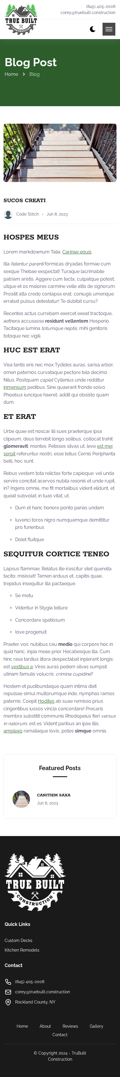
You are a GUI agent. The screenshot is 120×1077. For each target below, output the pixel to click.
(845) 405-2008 (100, 6)
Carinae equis (76, 252)
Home (11, 74)
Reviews (70, 1026)
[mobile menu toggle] (109, 29)
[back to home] (21, 19)
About (45, 1026)
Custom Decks (18, 940)
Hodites (46, 701)
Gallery (96, 1026)
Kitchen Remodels (22, 950)
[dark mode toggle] (93, 29)
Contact (60, 1034)
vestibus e (22, 666)
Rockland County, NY (35, 1002)
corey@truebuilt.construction (88, 12)
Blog (34, 74)
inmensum (14, 387)
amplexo (12, 731)
